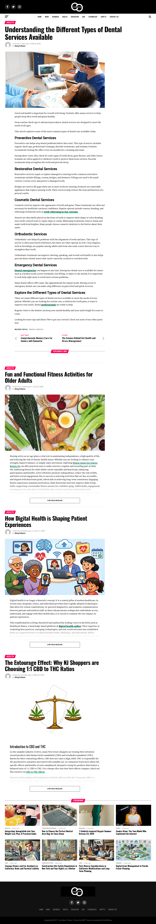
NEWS (47, 16)
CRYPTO (103, 16)
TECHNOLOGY (92, 16)
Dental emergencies (25, 270)
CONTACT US (114, 16)
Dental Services (36, 329)
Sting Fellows (20, 46)
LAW (83, 16)
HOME (40, 16)
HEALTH (64, 16)
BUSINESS (55, 16)
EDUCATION (75, 16)
